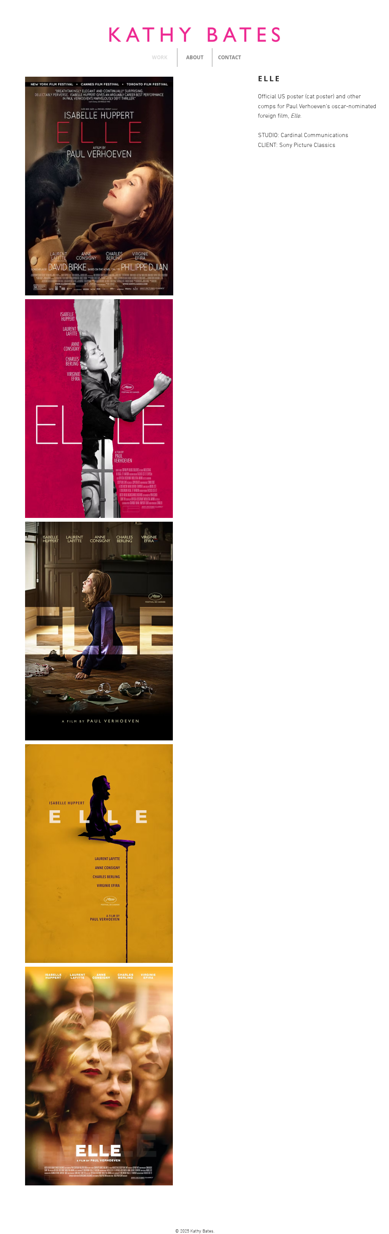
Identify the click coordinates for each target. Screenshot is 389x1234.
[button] (99, 186)
